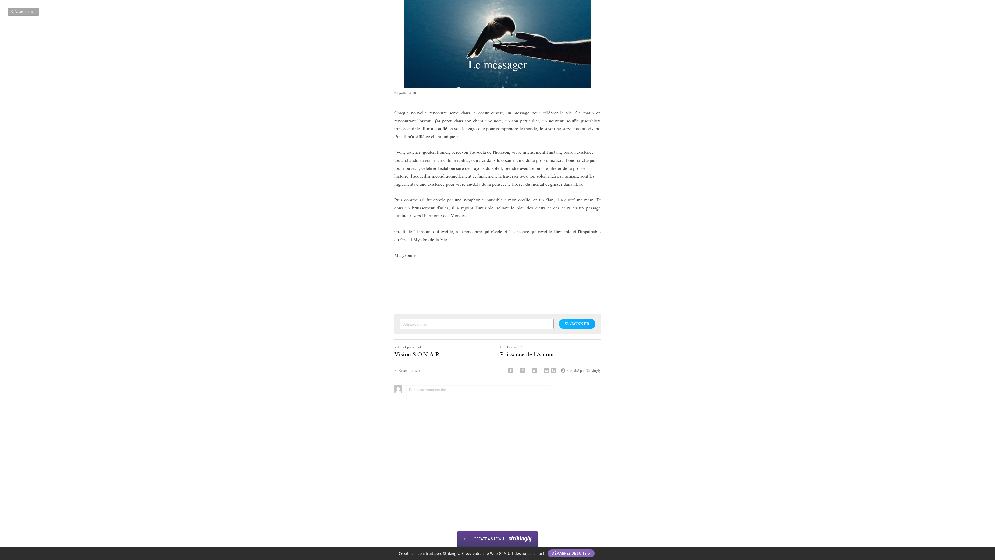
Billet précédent (409, 347)
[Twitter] (522, 370)
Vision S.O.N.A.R (416, 354)
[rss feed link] (553, 370)
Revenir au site (25, 11)
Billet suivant (510, 347)
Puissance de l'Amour (527, 354)
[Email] (546, 370)
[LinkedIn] (534, 370)
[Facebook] (510, 370)
